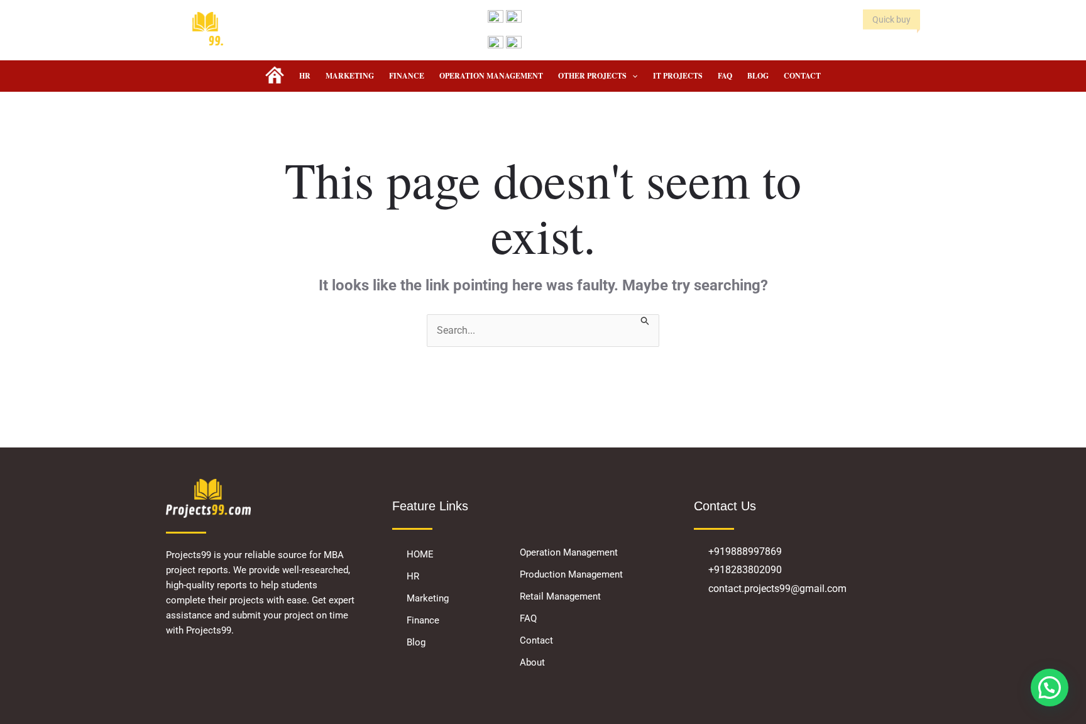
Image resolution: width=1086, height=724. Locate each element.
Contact (802, 75)
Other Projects (592, 75)
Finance (406, 75)
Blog (758, 75)
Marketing (350, 75)
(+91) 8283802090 (560, 17)
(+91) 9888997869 (560, 43)
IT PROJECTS (678, 75)
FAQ (725, 75)
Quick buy (891, 19)
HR (304, 75)
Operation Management (491, 75)
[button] (632, 76)
